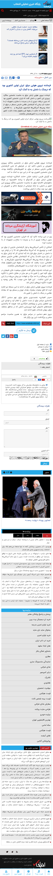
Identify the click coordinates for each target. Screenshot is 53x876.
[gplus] (12, 336)
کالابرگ (47, 677)
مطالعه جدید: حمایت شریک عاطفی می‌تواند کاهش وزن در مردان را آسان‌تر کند (22, 28)
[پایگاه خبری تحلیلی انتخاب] (47, 4)
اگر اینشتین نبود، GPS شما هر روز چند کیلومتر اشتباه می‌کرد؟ (23, 55)
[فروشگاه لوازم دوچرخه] (26, 213)
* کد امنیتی (45, 450)
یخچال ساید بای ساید (41, 630)
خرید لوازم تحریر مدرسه (41, 624)
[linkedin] (16, 336)
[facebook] (7, 336)
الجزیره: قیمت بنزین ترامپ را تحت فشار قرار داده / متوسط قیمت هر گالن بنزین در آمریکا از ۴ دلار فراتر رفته (25, 836)
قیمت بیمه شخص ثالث (41, 698)
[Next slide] (4, 472)
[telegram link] (12, 852)
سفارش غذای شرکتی (42, 704)
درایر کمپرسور (45, 672)
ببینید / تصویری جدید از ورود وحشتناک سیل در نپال (31, 570)
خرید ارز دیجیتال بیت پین (39, 619)
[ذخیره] (10, 78)
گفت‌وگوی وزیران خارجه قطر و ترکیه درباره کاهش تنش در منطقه (27, 842)
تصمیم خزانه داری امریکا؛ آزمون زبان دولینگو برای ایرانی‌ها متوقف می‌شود (25, 576)
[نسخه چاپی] (2, 78)
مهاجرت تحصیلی (43, 688)
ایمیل (47, 419)
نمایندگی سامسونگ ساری (40, 661)
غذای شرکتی (45, 667)
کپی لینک (46, 323)
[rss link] (17, 852)
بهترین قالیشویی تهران (41, 719)
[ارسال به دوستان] (6, 78)
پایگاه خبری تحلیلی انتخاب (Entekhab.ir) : (36, 126)
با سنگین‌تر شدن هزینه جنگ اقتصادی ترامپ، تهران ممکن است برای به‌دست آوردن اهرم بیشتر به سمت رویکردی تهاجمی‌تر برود (25, 796)
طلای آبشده (45, 735)
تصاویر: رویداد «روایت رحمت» (37, 520)
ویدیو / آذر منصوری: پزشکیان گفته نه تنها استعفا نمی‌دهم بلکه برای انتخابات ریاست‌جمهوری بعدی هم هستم (25, 548)
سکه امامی (46, 725)
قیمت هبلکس (44, 693)
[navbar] (50, 10)
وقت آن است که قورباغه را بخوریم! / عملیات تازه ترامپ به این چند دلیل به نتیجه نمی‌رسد (25, 602)
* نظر (47, 428)
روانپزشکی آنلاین (43, 741)
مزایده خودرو (45, 714)
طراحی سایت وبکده (42, 709)
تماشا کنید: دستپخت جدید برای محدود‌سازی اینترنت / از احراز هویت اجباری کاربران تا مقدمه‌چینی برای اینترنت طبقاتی (25, 565)
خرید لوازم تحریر (43, 635)
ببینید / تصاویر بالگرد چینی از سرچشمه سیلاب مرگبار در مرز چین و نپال (25, 541)
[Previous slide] (11, 472)
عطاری (47, 656)
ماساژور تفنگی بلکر (43, 651)
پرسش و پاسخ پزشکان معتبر (39, 614)
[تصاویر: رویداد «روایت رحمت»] (26, 497)
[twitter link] (7, 852)
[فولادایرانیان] (26, 198)
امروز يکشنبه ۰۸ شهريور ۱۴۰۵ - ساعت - (35, 11)
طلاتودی (47, 682)
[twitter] (3, 336)
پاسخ (14, 379)
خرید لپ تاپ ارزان (43, 640)
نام (48, 410)
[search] (2, 11)
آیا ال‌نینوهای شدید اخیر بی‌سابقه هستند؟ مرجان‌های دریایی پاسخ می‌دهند (22, 41)
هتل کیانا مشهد (44, 645)
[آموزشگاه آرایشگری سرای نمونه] (26, 227)
